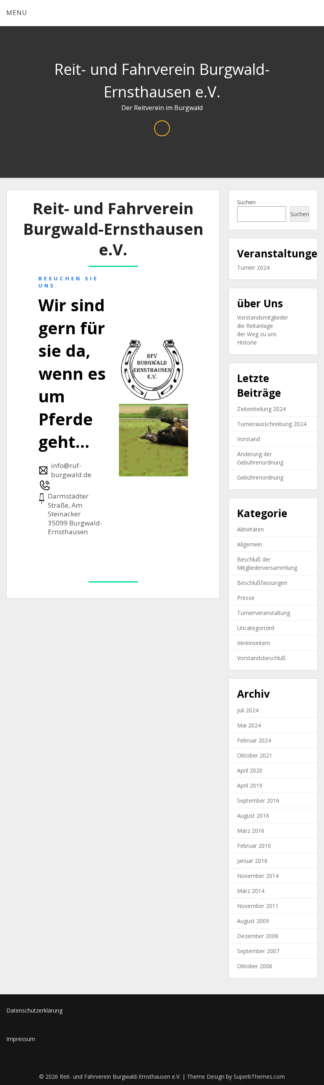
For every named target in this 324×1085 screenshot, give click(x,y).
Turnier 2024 (253, 267)
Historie (247, 342)
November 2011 (258, 906)
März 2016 (250, 830)
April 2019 (249, 785)
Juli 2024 (247, 710)
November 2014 (258, 875)
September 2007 (258, 951)
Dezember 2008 (257, 936)
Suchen (246, 202)
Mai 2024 (249, 725)
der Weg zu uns (257, 334)
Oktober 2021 (254, 755)
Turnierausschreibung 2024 (271, 424)
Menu (16, 12)
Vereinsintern (253, 643)
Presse (245, 598)
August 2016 (253, 815)
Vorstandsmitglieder (262, 317)
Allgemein (249, 544)
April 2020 (249, 770)
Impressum (20, 1039)
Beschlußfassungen (262, 582)
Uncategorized (255, 628)
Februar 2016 (254, 845)
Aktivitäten (250, 529)
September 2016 (258, 800)
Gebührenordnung (260, 477)
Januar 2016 (252, 860)
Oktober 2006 (254, 966)
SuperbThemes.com (259, 1076)
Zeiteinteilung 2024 (261, 409)
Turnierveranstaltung (263, 613)
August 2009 (253, 921)
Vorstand (248, 439)
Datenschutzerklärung (34, 1010)
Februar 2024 (254, 740)
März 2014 (250, 891)
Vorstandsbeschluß (261, 658)
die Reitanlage (255, 325)
